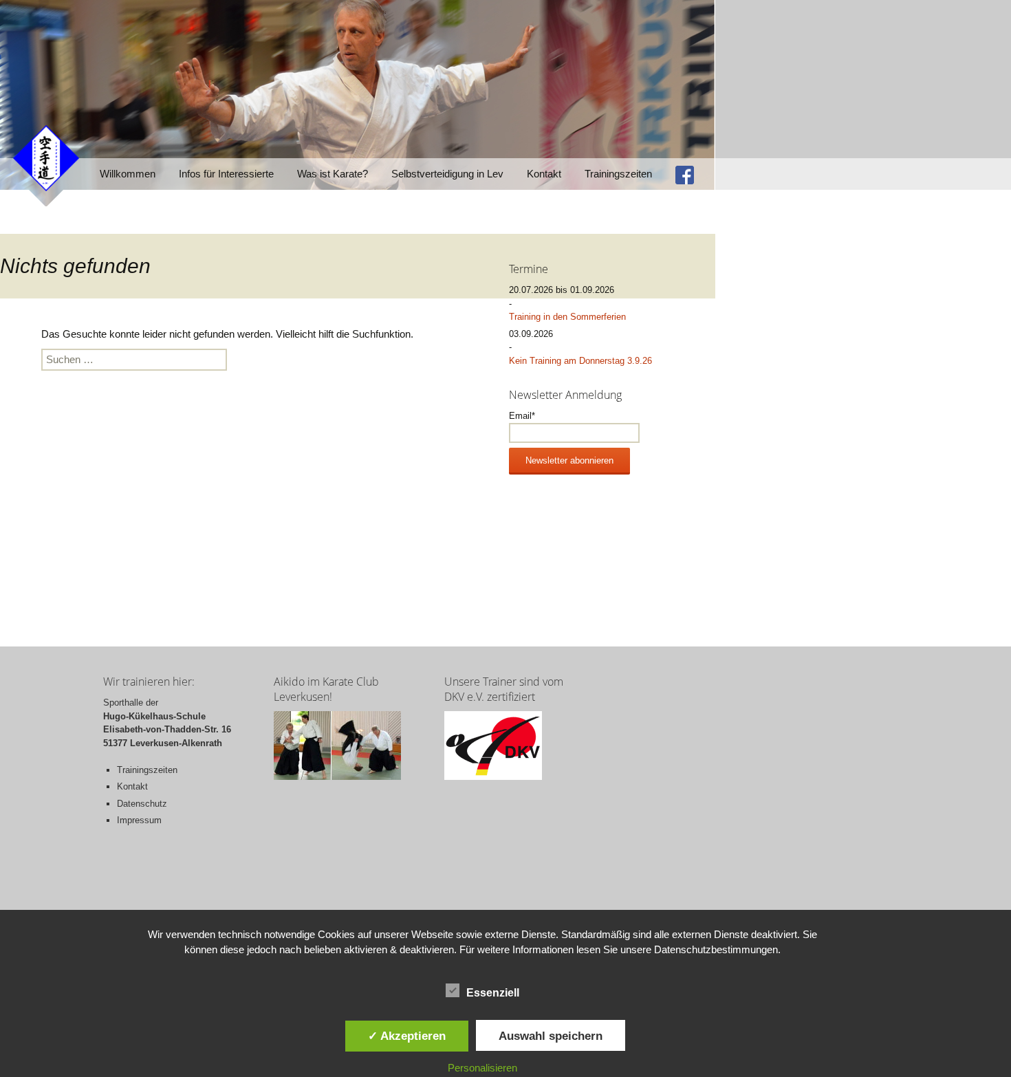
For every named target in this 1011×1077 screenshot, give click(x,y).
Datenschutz (142, 803)
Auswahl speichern (550, 1036)
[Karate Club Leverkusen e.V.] (46, 157)
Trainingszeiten (618, 174)
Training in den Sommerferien (567, 317)
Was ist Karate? (332, 174)
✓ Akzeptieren (407, 1036)
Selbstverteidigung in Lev (447, 174)
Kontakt (544, 174)
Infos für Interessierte (226, 174)
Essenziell (492, 993)
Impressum (139, 820)
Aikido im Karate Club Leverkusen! (326, 689)
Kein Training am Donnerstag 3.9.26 (580, 361)
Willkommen (127, 174)
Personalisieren (482, 1068)
